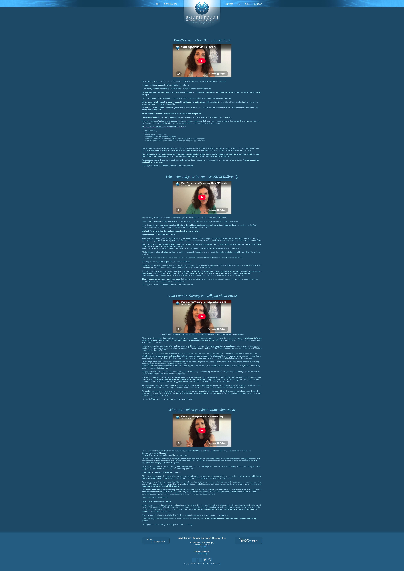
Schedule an (248, 540)
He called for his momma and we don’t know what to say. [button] (202, 474)
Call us (155, 540)
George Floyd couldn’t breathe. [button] (154, 453)
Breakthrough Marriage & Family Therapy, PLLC (202, 14)
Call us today (202, 553)
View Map (202, 547)
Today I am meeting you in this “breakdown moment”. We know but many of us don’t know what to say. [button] (196, 451)
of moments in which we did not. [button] (202, 511)
